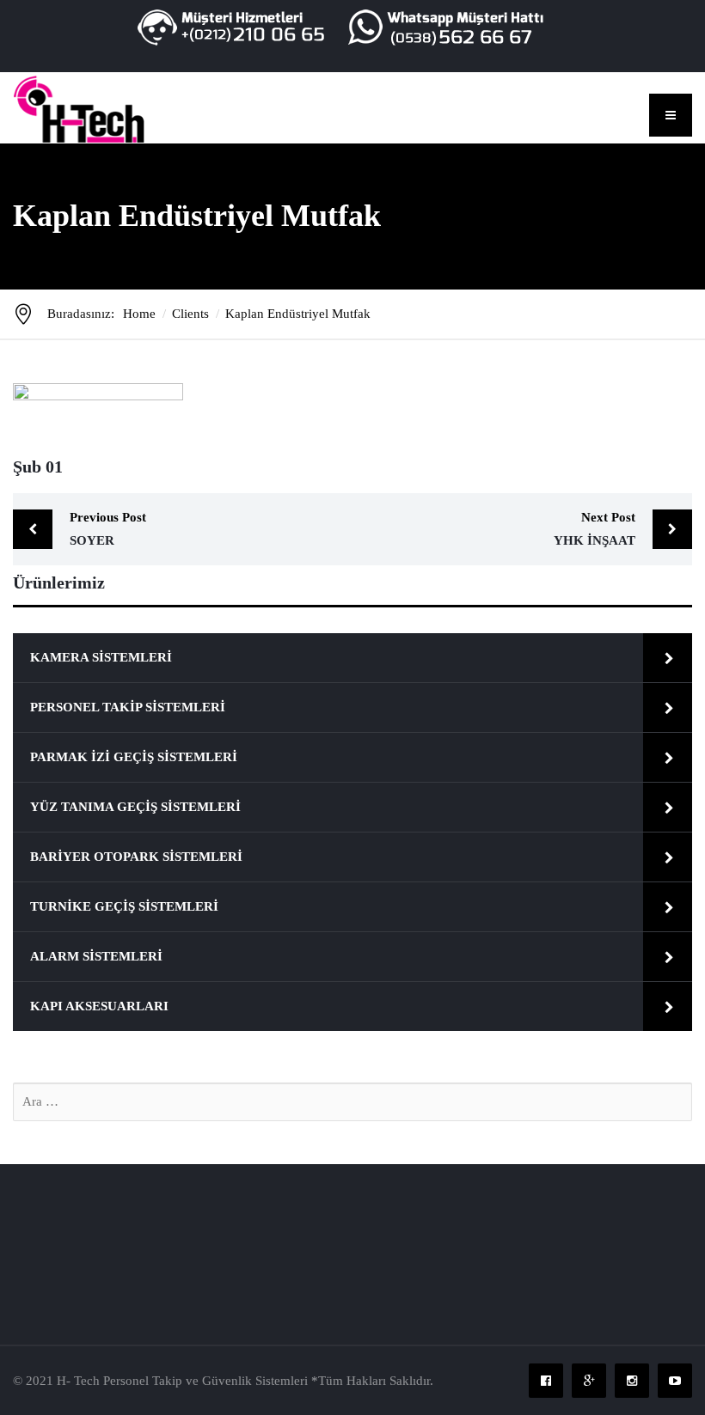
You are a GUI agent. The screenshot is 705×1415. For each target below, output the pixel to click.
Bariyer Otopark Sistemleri (136, 856)
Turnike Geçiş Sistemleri (124, 906)
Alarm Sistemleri (96, 956)
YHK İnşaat (594, 528)
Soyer (108, 528)
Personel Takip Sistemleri (127, 707)
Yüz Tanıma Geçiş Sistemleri (135, 807)
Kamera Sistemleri (101, 657)
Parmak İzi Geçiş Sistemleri (133, 757)
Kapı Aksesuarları (99, 1006)
